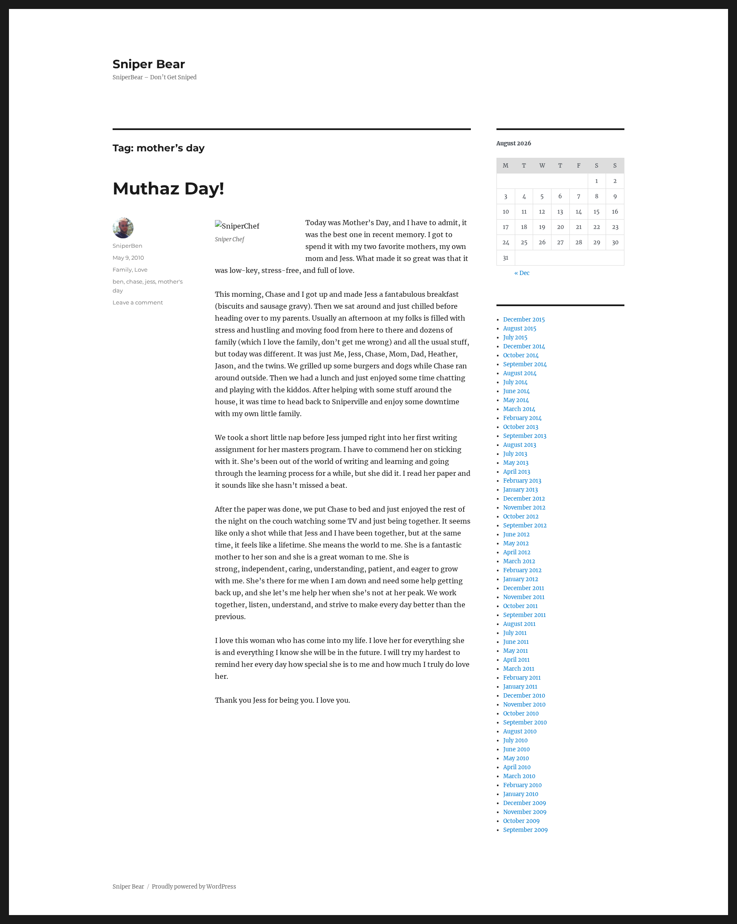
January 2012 (520, 579)
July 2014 (515, 382)
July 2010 (515, 740)
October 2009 (521, 821)
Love (141, 269)
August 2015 (520, 328)
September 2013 (524, 436)
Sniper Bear (149, 64)
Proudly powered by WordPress (194, 886)
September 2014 (525, 364)
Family (122, 269)
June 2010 (516, 749)
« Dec (522, 273)
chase (134, 281)
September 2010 (525, 722)
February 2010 (522, 785)
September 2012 (525, 525)
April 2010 (517, 767)
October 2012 (521, 516)
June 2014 (516, 391)
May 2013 (515, 462)
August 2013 (519, 445)
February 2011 (522, 677)
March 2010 (519, 776)
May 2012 (516, 543)
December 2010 (524, 695)
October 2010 (521, 713)
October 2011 (520, 606)
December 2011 (523, 588)
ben (118, 281)
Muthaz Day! (168, 188)
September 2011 (524, 615)
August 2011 (519, 624)
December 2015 (524, 319)
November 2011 (524, 597)
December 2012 (524, 498)
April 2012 (517, 552)
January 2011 (520, 686)
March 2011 (518, 668)
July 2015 (515, 337)
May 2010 (516, 758)
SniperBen (127, 245)
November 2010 (524, 704)
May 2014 (516, 400)
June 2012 (516, 534)
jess (150, 281)
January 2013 (520, 489)
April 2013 (516, 471)
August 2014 (520, 373)
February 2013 (522, 480)
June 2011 (516, 642)
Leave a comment (138, 302)
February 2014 (522, 418)
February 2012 (522, 570)
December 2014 (524, 346)
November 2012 (524, 507)
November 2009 (525, 812)
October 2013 (520, 427)
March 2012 (519, 561)
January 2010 (520, 794)
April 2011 (516, 659)
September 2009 (525, 830)
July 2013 (515, 454)
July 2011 (515, 633)
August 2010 (520, 731)
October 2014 (521, 355)
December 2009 (524, 803)
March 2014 (519, 409)
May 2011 (515, 651)
